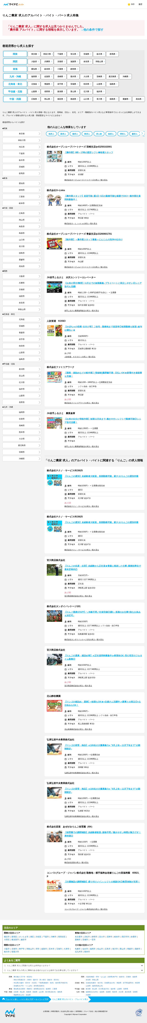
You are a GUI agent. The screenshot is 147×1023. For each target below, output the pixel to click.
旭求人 (51, 134)
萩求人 (63, 134)
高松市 (53, 992)
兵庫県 (47, 61)
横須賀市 (15, 939)
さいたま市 (23, 937)
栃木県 (99, 54)
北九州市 (78, 952)
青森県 (47, 84)
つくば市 (28, 986)
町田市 (29, 977)
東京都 (34, 54)
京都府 (60, 61)
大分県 (86, 76)
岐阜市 (117, 937)
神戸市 (22, 949)
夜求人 (87, 134)
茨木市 (51, 949)
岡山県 (47, 99)
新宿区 (14, 937)
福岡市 (92, 949)
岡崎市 (29, 989)
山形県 (99, 84)
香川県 (99, 99)
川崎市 (53, 937)
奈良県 (86, 61)
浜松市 (87, 937)
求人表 (99, 134)
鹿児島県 (112, 76)
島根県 (73, 99)
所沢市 (27, 983)
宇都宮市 (64, 983)
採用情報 (79, 1011)
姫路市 (44, 949)
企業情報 (46, 1011)
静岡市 (94, 937)
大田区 (7, 939)
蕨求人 (135, 134)
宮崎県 (99, 76)
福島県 (112, 84)
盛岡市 (130, 983)
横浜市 (7, 937)
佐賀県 (47, 76)
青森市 (130, 949)
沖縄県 (125, 76)
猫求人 (75, 134)
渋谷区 (38, 937)
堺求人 (123, 134)
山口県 (86, 99)
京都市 (14, 949)
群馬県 (112, 54)
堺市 (37, 949)
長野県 (47, 91)
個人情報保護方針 (101, 1011)
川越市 (21, 983)
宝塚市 (59, 949)
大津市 (66, 949)
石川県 (86, 91)
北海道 (34, 84)
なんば (103, 977)
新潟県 (60, 91)
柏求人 (111, 134)
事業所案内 (55, 1011)
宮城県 (73, 84)
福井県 (99, 91)
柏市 (51, 983)
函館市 (137, 949)
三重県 (60, 69)
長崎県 (60, 76)
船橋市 (46, 983)
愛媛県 (125, 99)
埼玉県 (73, 54)
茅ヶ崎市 (42, 980)
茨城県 (86, 54)
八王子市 (22, 977)
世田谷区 (62, 937)
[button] (142, 133)
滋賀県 (73, 61)
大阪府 (34, 61)
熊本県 (73, 76)
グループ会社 (88, 1011)
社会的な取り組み (67, 1011)
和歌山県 (99, 61)
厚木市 (56, 980)
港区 (32, 937)
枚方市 (7, 952)
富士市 (102, 937)
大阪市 (7, 949)
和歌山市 (30, 949)
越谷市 (23, 939)
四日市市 (125, 937)
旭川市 (115, 949)
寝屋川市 (15, 952)
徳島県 (112, 99)
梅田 (92, 977)
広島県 (34, 99)
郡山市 (122, 949)
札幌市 (78, 949)
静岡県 (73, 69)
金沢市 (106, 989)
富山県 (73, 91)
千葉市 (46, 937)
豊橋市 (78, 939)
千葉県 (60, 54)
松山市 (100, 949)
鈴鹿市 (134, 937)
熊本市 (87, 952)
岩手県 (60, 84)
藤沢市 (35, 980)
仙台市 (85, 949)
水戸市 (21, 986)
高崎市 (41, 986)
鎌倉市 (49, 980)
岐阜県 (47, 69)
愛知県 (34, 69)
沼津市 (109, 937)
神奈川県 (47, 54)
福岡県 (34, 76)
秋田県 (86, 84)
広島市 (107, 949)
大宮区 (34, 983)
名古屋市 (78, 937)
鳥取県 (60, 99)
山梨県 (34, 91)
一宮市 (92, 939)
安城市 (85, 939)
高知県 (138, 99)
